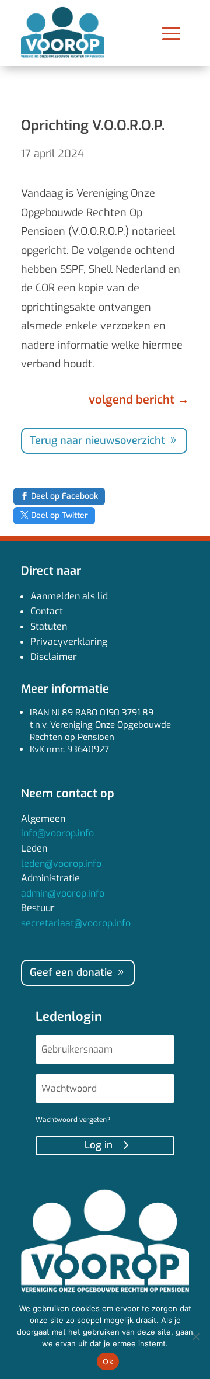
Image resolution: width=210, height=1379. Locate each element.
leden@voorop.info (61, 863)
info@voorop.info (57, 833)
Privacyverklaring (68, 641)
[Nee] (195, 1336)
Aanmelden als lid (69, 596)
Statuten (48, 626)
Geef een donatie (71, 972)
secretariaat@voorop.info (76, 923)
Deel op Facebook (64, 496)
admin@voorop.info (62, 893)
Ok (108, 1361)
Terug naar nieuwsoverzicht (97, 440)
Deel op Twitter (59, 515)
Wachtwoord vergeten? (73, 1119)
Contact (46, 611)
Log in (99, 1145)
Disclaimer (53, 657)
